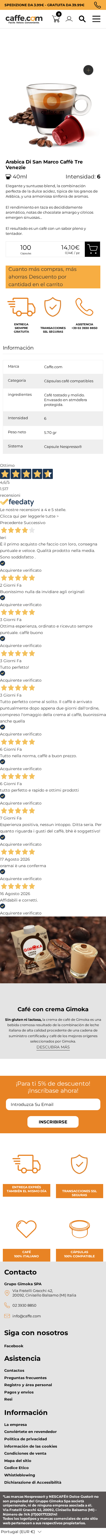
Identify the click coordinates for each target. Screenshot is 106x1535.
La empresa (15, 1424)
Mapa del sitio (17, 1460)
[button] (21, 1531)
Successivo (35, 522)
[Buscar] (82, 19)
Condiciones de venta (25, 1453)
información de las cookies (30, 1446)
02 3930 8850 (24, 1305)
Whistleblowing (19, 1475)
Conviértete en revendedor (30, 1431)
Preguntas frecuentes (25, 1377)
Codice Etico (16, 1467)
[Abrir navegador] (96, 19)
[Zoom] (88, 70)
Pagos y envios (19, 1392)
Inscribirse (53, 1122)
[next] (12, 157)
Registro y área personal (28, 1384)
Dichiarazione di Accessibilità (32, 1482)
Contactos (14, 1370)
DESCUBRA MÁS (53, 1047)
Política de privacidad (25, 1439)
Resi (8, 1399)
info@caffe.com (26, 1316)
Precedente (11, 522)
